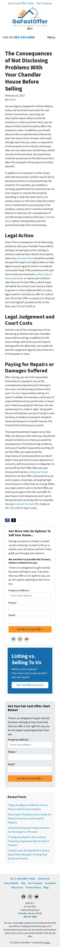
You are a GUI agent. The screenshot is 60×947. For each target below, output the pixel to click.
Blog (46, 887)
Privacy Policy (33, 887)
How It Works (11, 883)
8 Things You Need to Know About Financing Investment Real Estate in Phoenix (28, 841)
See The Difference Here (30, 685)
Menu (51, 37)
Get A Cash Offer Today (21, 3)
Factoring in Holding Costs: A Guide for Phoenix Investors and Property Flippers (29, 818)
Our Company (44, 3)
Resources (17, 887)
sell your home (24, 258)
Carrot (47, 942)
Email (12, 615)
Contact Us (44, 878)
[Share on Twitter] (13, 520)
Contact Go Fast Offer (27, 504)
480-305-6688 (24, 37)
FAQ (23, 883)
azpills (12, 99)
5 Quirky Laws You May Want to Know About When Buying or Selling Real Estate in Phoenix (29, 854)
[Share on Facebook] (7, 520)
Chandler (15, 393)
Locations (50, 883)
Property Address (19, 590)
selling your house (37, 472)
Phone (13, 603)
